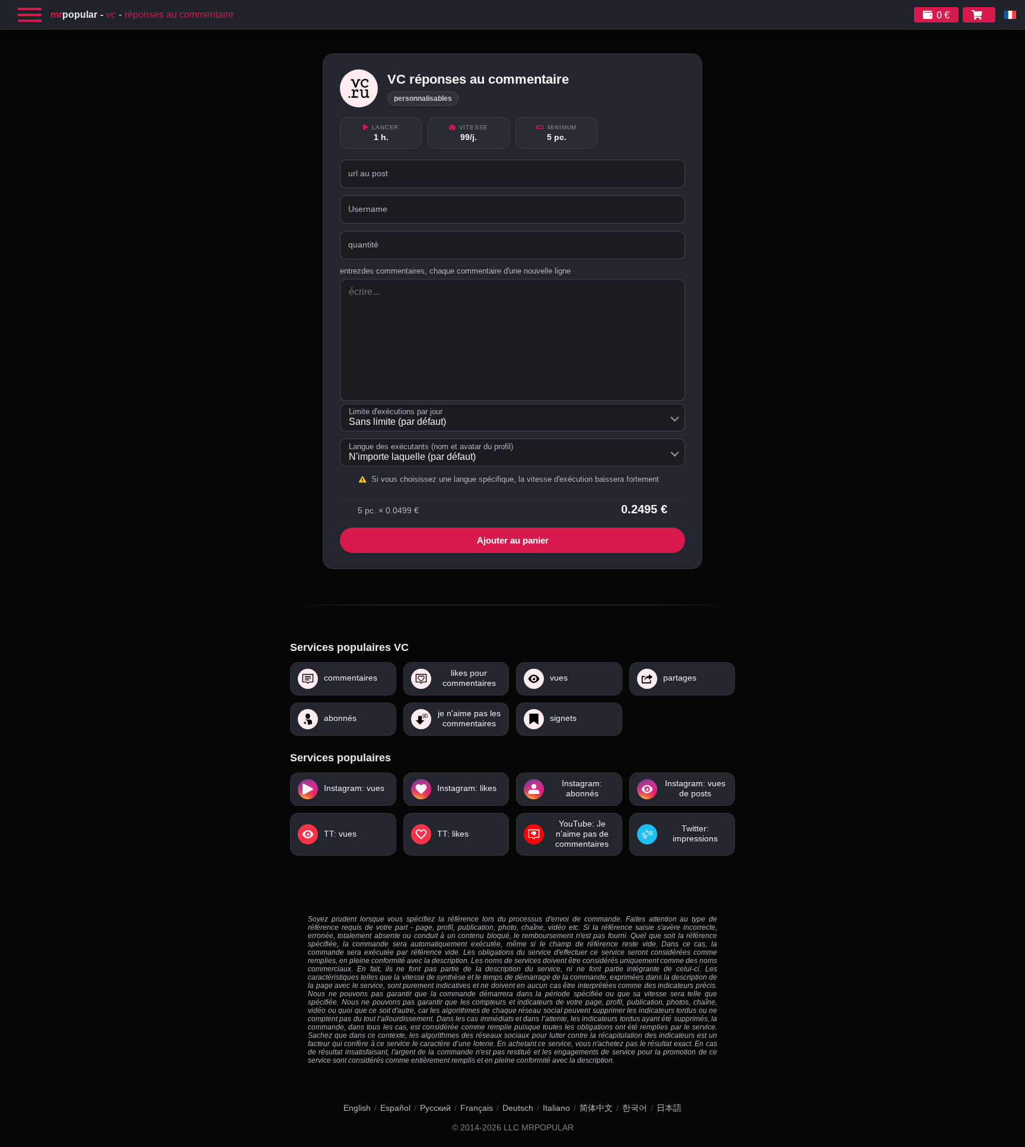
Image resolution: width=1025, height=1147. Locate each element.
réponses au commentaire (179, 14)
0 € (943, 15)
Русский (435, 1108)
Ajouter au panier (513, 540)
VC (111, 14)
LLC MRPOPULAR (539, 1127)
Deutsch (517, 1108)
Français (476, 1108)
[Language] (1010, 15)
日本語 (669, 1108)
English (357, 1108)
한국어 (634, 1108)
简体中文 (596, 1108)
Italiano (556, 1108)
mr (73, 14)
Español (395, 1108)
